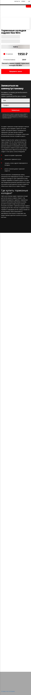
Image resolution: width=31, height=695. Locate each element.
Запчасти (17, 1)
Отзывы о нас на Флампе (8, 691)
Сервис (23, 1)
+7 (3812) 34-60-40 (22, 4)
